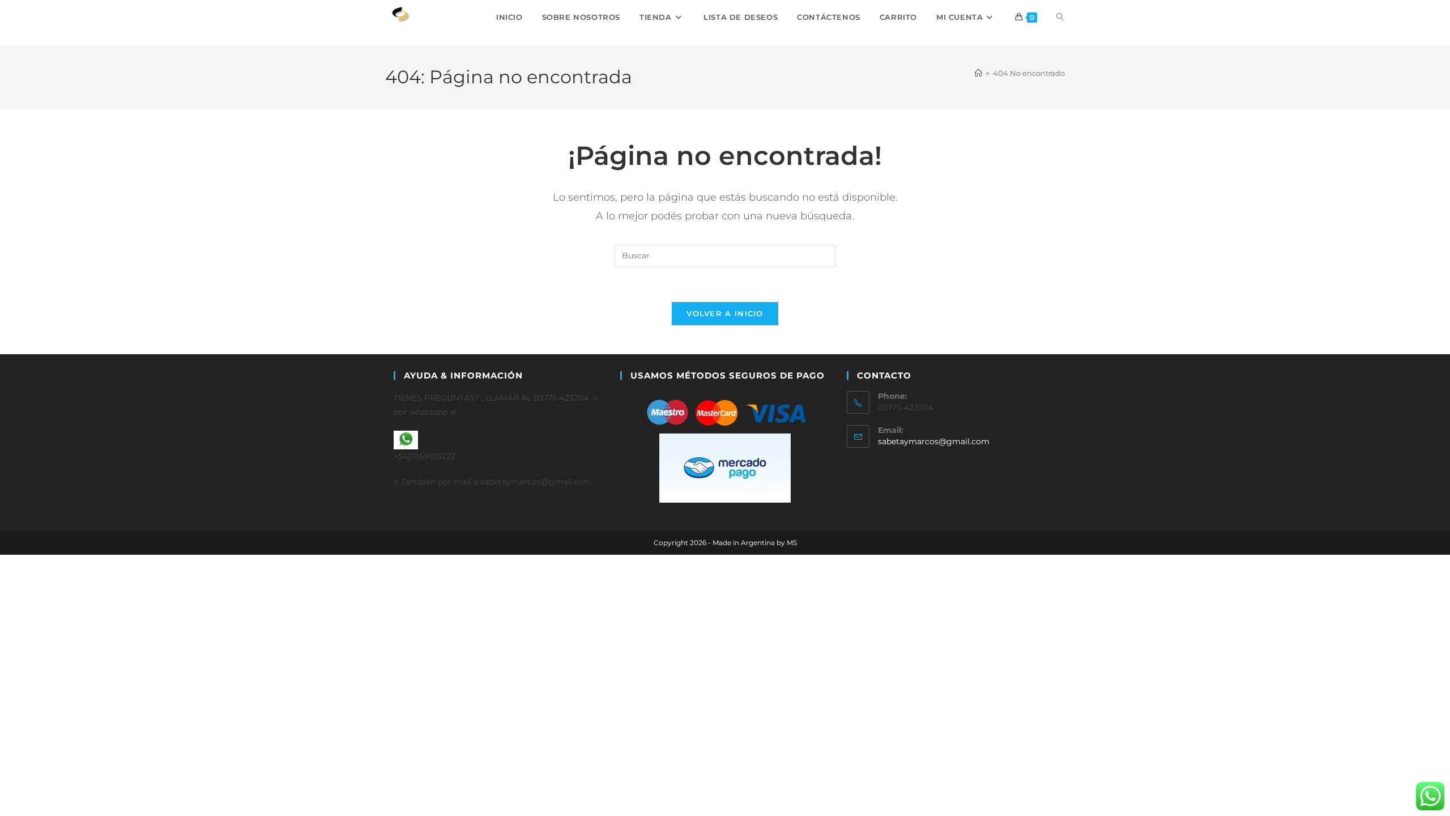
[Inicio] (978, 73)
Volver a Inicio (725, 313)
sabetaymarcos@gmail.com (934, 441)
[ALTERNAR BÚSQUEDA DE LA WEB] (1060, 17)
